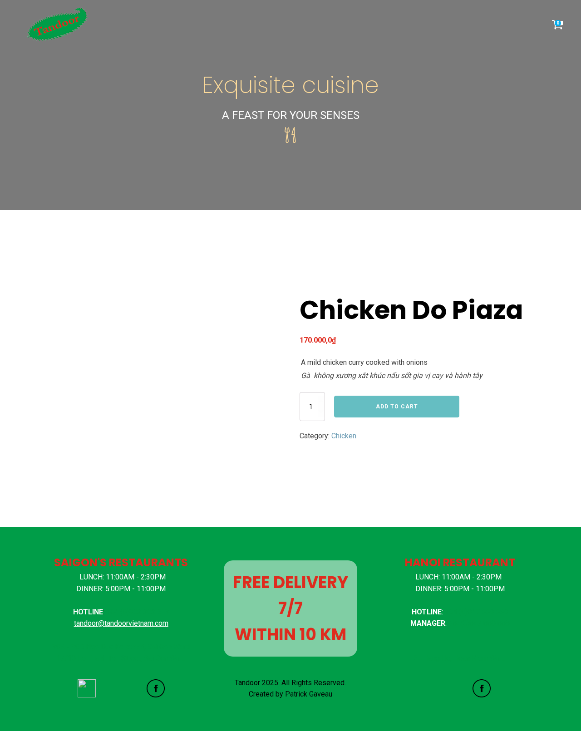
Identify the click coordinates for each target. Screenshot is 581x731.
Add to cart (397, 406)
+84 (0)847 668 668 (476, 612)
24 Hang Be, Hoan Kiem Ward (460, 658)
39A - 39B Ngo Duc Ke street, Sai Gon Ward (121, 647)
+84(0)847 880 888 (479, 623)
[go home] (61, 24)
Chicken (343, 436)
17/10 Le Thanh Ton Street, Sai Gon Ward (121, 658)
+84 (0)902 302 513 (137, 612)
